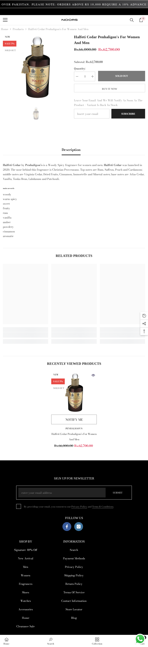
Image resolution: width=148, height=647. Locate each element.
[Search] (132, 20)
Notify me (74, 419)
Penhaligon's (74, 428)
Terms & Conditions (102, 506)
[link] (25, 335)
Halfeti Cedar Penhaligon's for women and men (74, 436)
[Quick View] (93, 375)
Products (18, 29)
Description (71, 149)
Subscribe (128, 113)
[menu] (5, 20)
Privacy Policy (79, 506)
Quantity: (79, 68)
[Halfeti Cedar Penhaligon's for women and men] (74, 392)
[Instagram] (78, 526)
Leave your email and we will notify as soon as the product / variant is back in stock (108, 102)
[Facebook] (66, 526)
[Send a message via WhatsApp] (140, 639)
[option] (35, 66)
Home (4, 29)
